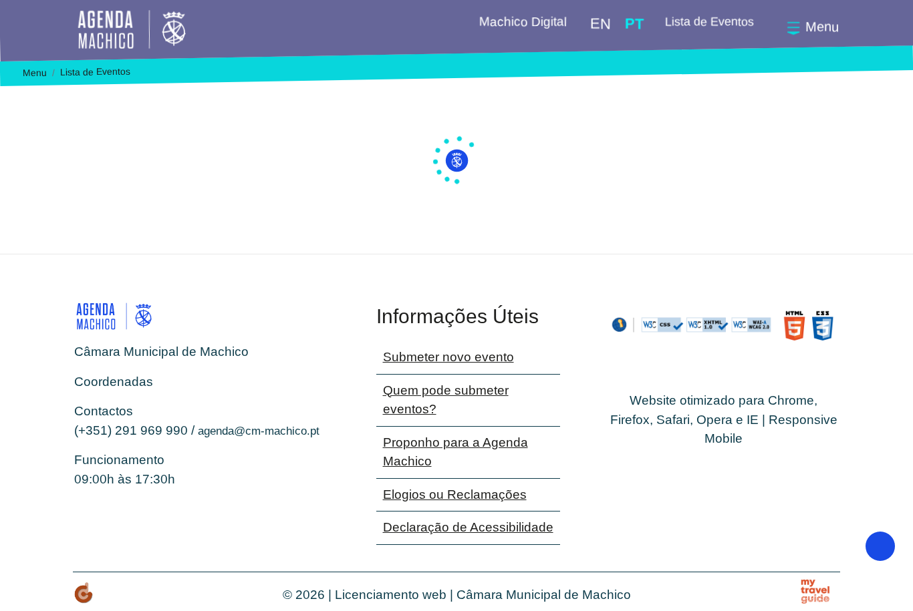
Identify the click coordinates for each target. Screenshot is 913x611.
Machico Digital (522, 22)
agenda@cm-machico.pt (258, 431)
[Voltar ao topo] (880, 546)
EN (600, 23)
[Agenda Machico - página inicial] (152, 29)
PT (634, 23)
